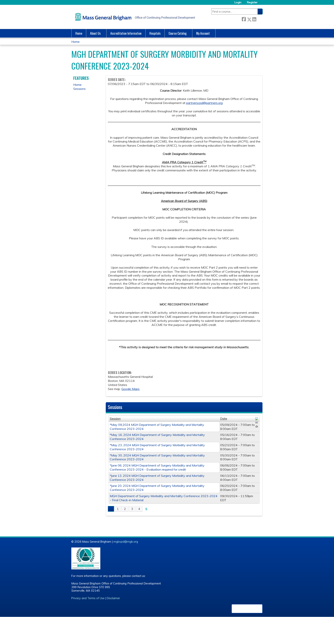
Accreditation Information (125, 33)
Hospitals (155, 33)
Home (78, 33)
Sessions (79, 89)
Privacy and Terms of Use (88, 598)
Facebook (244, 18)
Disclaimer (113, 598)
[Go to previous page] (111, 509)
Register (252, 2)
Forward (259, 18)
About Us (95, 33)
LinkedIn (254, 18)
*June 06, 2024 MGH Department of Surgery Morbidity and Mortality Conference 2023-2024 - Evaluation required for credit (157, 467)
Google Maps (130, 389)
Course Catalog (178, 33)
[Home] (134, 17)
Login (237, 2)
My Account (203, 33)
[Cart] (261, 4)
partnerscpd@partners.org (204, 103)
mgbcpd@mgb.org (125, 541)
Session (115, 418)
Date (223, 418)
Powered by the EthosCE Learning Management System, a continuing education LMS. (247, 608)
